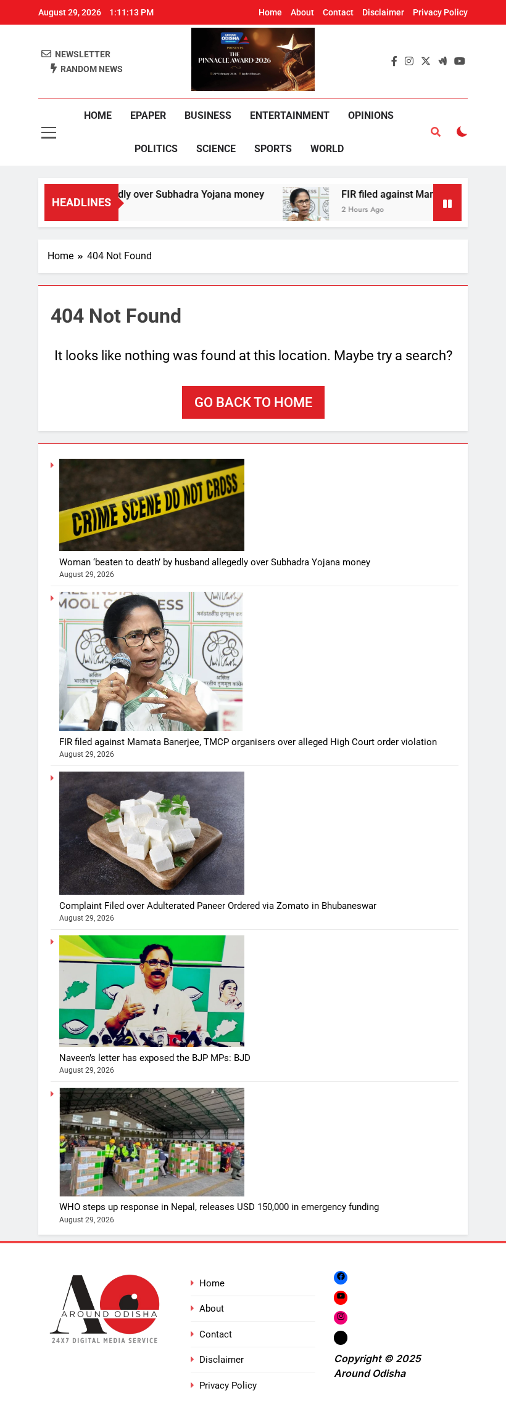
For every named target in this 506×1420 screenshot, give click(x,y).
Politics (156, 149)
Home (270, 12)
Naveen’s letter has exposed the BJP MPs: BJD (155, 1057)
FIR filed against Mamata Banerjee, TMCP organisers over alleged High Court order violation (248, 742)
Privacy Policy (440, 12)
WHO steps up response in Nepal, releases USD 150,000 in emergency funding (219, 1206)
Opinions (371, 115)
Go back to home (253, 402)
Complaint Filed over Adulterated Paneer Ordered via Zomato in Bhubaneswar (217, 905)
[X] (340, 1337)
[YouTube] (340, 1297)
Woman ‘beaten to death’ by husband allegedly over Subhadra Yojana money (214, 562)
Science (216, 149)
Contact (338, 12)
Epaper (148, 115)
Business (208, 115)
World (327, 149)
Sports (273, 149)
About (302, 12)
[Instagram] (340, 1317)
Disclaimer (383, 12)
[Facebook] (340, 1277)
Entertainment (290, 115)
